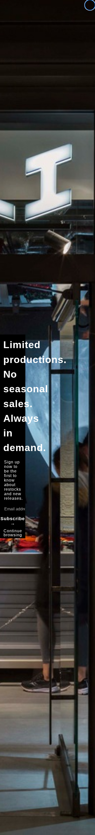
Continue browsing (13, 533)
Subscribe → (13, 521)
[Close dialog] (90, 5)
